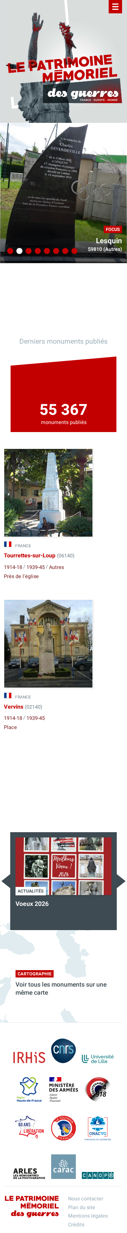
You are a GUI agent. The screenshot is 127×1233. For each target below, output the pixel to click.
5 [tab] (46, 251)
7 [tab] (64, 251)
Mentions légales (88, 1216)
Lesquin (109, 241)
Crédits (76, 1224)
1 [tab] (9, 251)
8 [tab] (73, 251)
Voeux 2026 (32, 904)
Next (121, 881)
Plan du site (81, 1207)
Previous (5, 881)
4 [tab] (36, 251)
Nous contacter (85, 1198)
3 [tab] (27, 251)
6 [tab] (55, 251)
